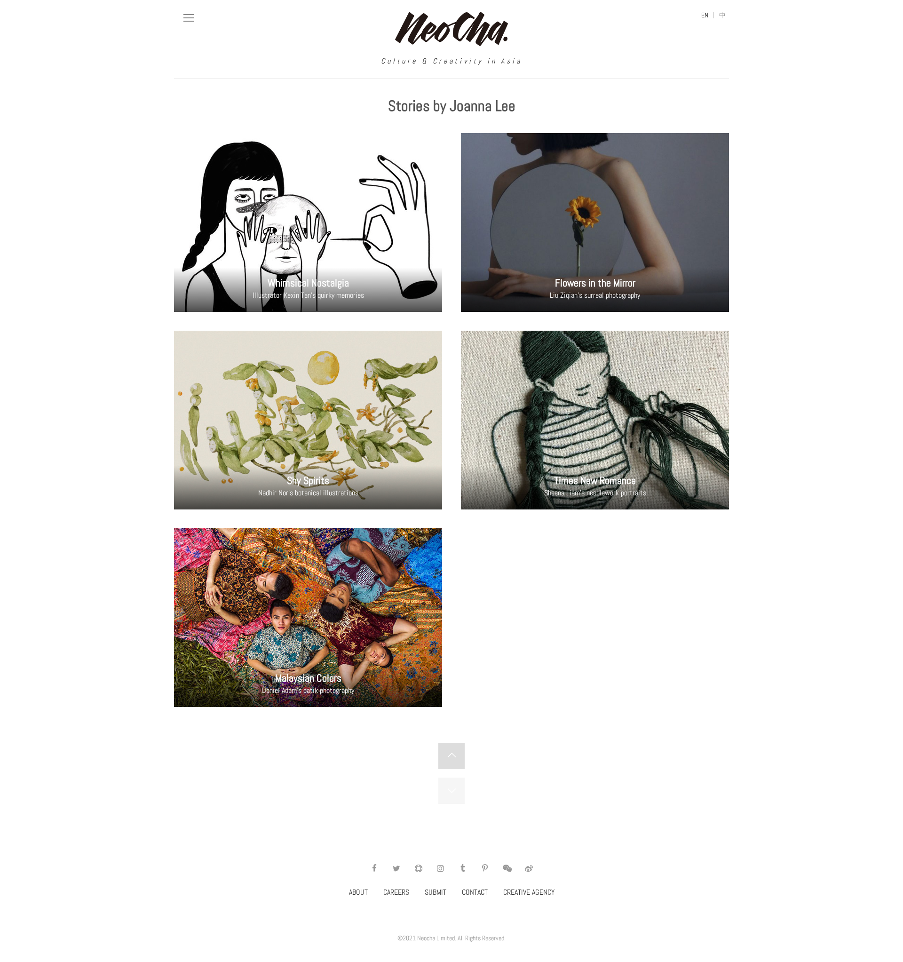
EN (704, 15)
